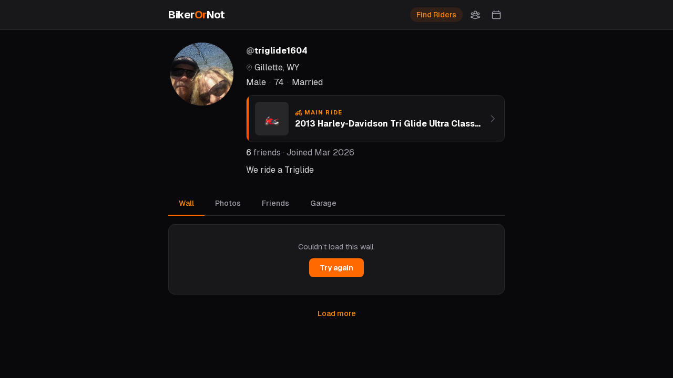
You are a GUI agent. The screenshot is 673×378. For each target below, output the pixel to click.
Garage (323, 203)
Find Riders (436, 14)
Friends (275, 203)
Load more (337, 313)
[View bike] (492, 118)
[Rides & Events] (496, 14)
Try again (336, 267)
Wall (186, 203)
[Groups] (475, 14)
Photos (228, 203)
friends (263, 152)
